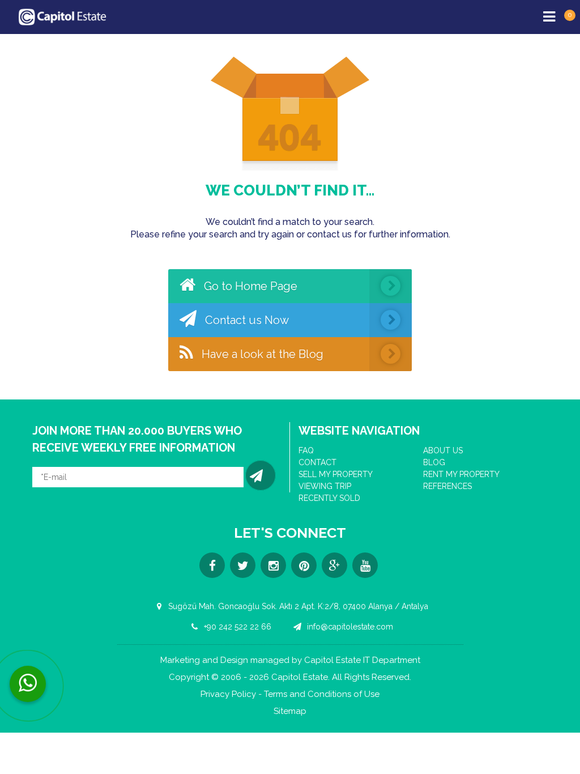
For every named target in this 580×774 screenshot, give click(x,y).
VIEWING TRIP (324, 486)
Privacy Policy (228, 694)
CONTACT (317, 462)
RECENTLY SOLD (329, 498)
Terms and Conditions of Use (321, 694)
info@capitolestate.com (349, 626)
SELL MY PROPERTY (335, 474)
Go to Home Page (249, 286)
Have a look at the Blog (261, 354)
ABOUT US (443, 450)
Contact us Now (245, 320)
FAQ (306, 450)
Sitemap (290, 711)
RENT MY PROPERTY (461, 474)
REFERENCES (447, 486)
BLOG (434, 462)
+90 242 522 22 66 (236, 626)
